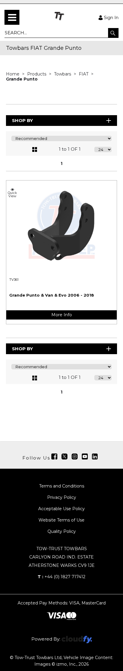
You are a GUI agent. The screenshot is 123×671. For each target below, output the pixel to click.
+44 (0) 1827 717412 (61, 576)
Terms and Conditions (61, 486)
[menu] (11, 17)
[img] (54, 456)
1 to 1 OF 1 (70, 149)
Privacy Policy (61, 497)
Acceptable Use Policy (61, 508)
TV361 (14, 279)
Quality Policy (61, 531)
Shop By (22, 120)
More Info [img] (61, 314)
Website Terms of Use (61, 520)
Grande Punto (22, 79)
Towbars (63, 74)
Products (37, 74)
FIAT (84, 74)
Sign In (111, 17)
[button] (113, 33)
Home (13, 74)
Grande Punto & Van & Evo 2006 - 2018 (51, 295)
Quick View (12, 194)
